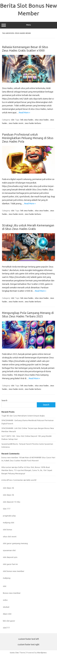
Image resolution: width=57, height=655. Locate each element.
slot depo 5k (8, 488)
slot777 (6, 627)
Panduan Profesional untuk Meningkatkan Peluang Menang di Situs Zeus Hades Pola (27, 138)
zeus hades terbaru (33, 123)
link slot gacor (9, 621)
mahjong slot (8, 522)
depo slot (7, 614)
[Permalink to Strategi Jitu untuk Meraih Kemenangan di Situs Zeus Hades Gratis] (28, 260)
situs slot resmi (9, 536)
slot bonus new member (13, 571)
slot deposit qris (10, 557)
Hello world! (31, 480)
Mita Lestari (6, 467)
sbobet (6, 607)
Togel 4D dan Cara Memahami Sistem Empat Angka (23, 416)
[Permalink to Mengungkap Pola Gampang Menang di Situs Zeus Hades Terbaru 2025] (28, 348)
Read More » (24, 112)
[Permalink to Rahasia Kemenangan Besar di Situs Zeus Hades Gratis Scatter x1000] (28, 82)
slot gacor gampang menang (15, 543)
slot (12, 120)
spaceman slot (9, 550)
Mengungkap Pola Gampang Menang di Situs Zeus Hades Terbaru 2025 (28, 314)
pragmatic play (9, 516)
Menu (28, 25)
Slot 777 (6, 509)
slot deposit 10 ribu (11, 502)
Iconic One (14, 653)
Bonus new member (12, 593)
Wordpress (42, 653)
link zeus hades (26, 120)
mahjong (6, 578)
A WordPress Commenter (12, 480)
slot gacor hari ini (10, 564)
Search (4, 400)
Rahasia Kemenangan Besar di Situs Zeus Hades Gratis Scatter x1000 (25, 48)
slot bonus (7, 529)
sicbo (5, 600)
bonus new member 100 (11, 457)
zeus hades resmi (16, 123)
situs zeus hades (42, 120)
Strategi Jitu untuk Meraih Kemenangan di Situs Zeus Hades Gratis (28, 227)
